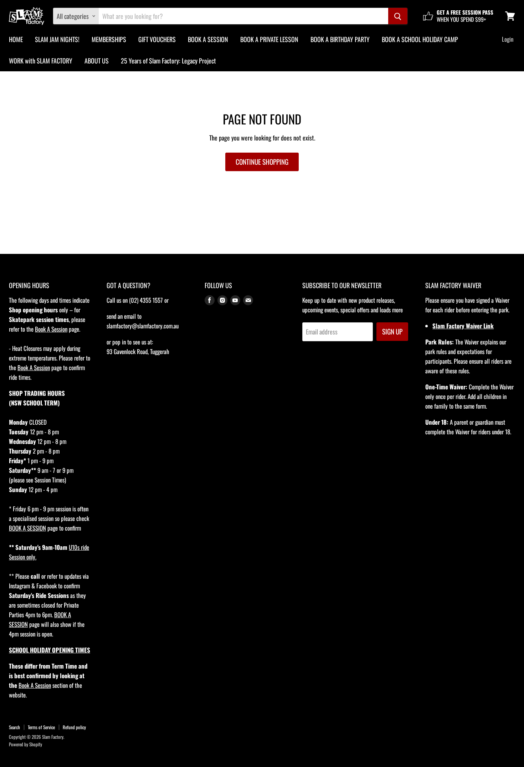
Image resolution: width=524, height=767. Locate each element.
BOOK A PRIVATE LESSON (269, 39)
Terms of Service (41, 727)
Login (507, 39)
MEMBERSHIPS (109, 39)
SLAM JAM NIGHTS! (57, 39)
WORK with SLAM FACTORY (40, 60)
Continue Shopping (262, 162)
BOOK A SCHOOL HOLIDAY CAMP (420, 39)
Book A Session (51, 328)
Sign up (392, 331)
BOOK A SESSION (208, 39)
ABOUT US (96, 60)
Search (14, 727)
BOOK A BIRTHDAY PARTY (340, 39)
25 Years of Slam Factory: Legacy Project (168, 60)
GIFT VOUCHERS (157, 39)
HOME (16, 39)
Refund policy (74, 727)
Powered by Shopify (25, 744)
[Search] (397, 16)
